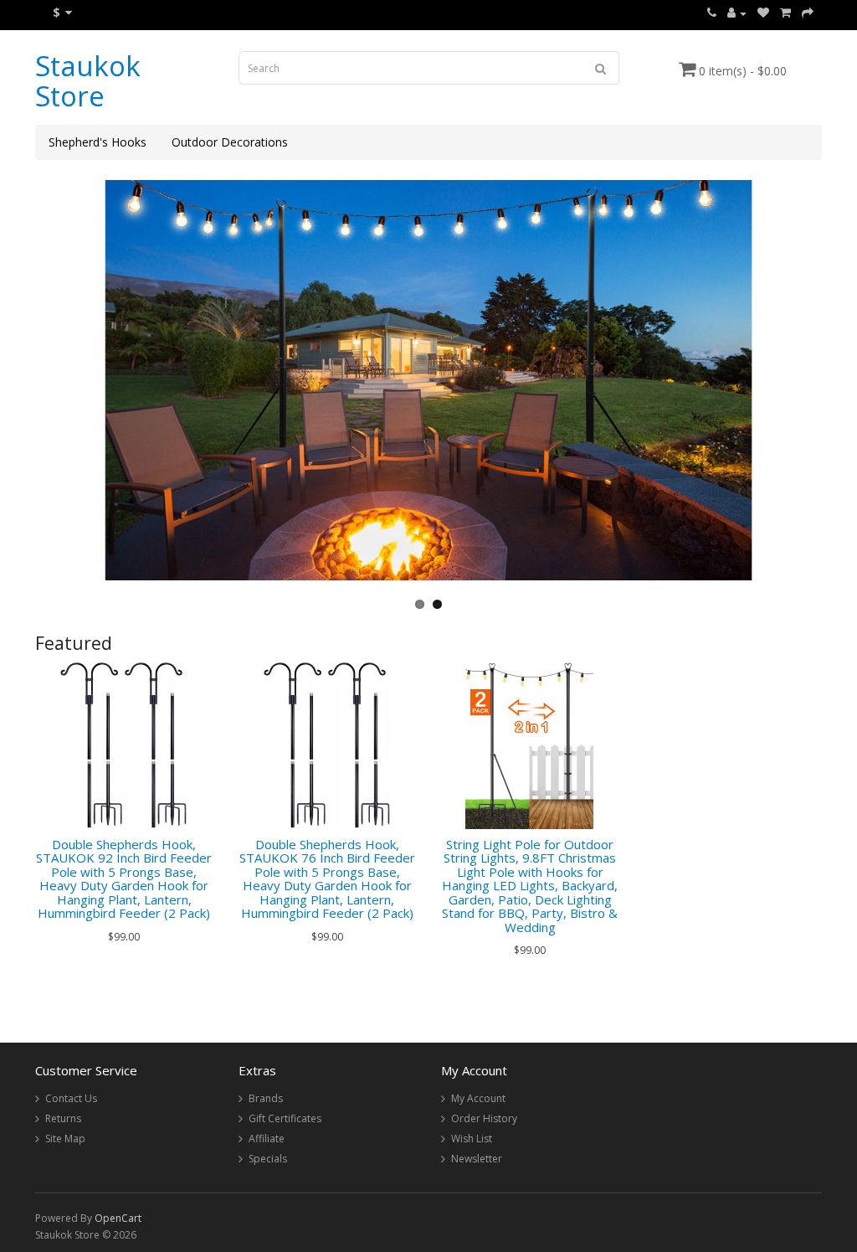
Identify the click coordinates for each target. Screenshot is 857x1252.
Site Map (65, 1138)
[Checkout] (807, 13)
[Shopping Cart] (785, 13)
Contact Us (71, 1098)
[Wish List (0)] (763, 13)
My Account (478, 1098)
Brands (266, 1098)
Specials (268, 1159)
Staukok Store (88, 81)
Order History (484, 1118)
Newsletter (476, 1159)
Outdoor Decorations (230, 142)
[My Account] (737, 13)
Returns (63, 1118)
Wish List (471, 1138)
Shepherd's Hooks (97, 142)
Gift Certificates (285, 1118)
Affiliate (267, 1138)
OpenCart (118, 1218)
